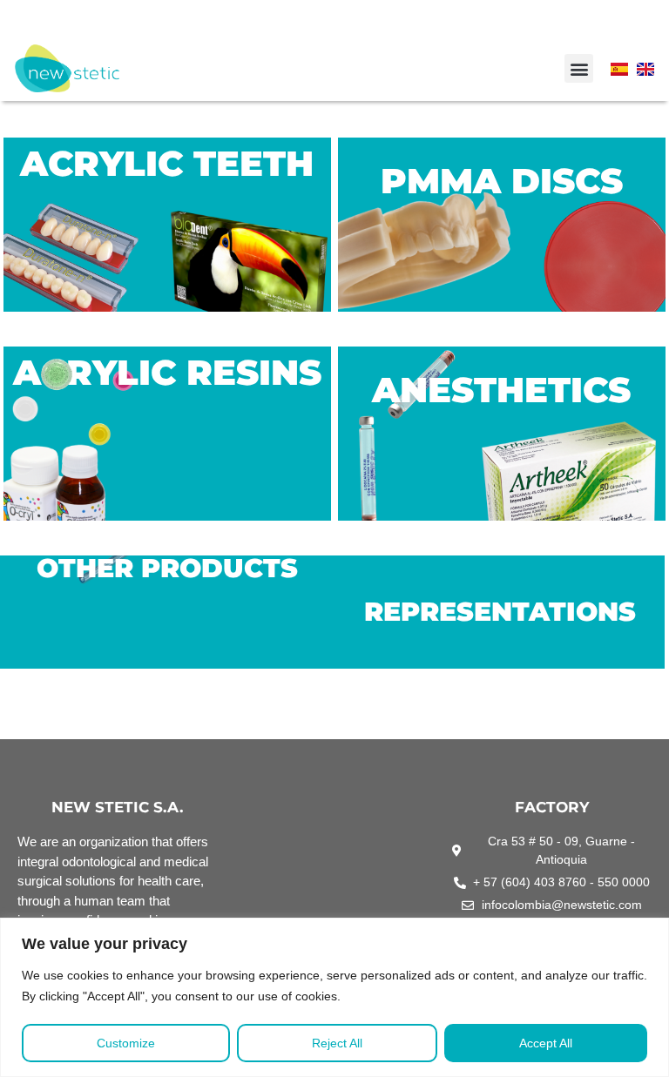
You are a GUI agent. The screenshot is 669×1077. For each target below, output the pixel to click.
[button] (578, 68)
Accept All (545, 1043)
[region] (334, 997)
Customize (126, 1043)
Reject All (337, 1043)
